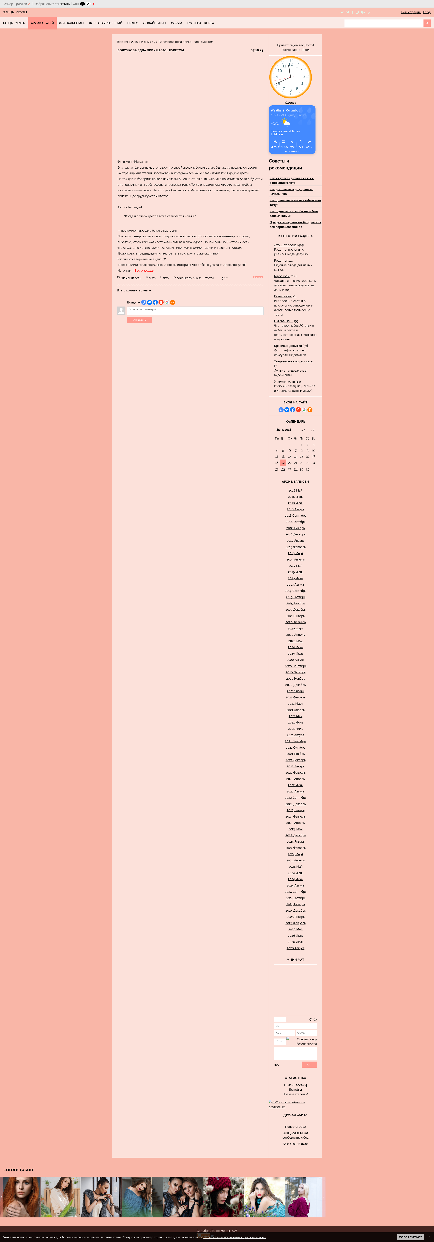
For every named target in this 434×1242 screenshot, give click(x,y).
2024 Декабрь (295, 910)
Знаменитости (131, 278)
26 (283, 469)
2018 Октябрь (295, 522)
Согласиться (410, 1237)
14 (295, 456)
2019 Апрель (296, 559)
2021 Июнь (295, 722)
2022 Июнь (295, 785)
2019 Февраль (295, 547)
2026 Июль (295, 942)
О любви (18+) (283, 321)
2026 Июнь (295, 935)
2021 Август (295, 735)
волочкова (184, 278)
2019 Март (295, 553)
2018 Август (295, 509)
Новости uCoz (295, 1126)
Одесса (290, 102)
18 (277, 462)
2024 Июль (295, 879)
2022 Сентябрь (295, 797)
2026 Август (295, 948)
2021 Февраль (295, 697)
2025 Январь (295, 917)
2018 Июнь (295, 496)
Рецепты (280, 260)
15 (301, 456)
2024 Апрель (295, 860)
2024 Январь (295, 841)
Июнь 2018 (283, 429)
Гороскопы (282, 276)
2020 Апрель (295, 634)
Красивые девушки (288, 346)
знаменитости (203, 278)
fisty (166, 278)
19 (153, 42)
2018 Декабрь (295, 534)
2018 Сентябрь (295, 515)
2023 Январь (295, 810)
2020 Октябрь (295, 672)
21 (295, 462)
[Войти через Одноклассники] (172, 302)
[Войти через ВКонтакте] (149, 302)
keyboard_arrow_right (324, 1196)
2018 (134, 42)
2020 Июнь (295, 647)
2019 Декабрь (295, 609)
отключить (62, 4)
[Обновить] (310, 1020)
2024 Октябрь (295, 898)
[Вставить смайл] (315, 1020)
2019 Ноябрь (295, 603)
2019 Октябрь (295, 597)
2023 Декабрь (295, 835)
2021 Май (295, 716)
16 (307, 456)
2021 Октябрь (295, 747)
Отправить (139, 319)
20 (290, 462)
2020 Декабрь (295, 685)
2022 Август (295, 791)
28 (296, 469)
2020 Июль (295, 653)
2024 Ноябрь (295, 904)
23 (307, 462)
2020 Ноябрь (295, 678)
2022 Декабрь (295, 804)
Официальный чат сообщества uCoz (295, 1135)
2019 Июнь (295, 572)
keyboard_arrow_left (1, 1196)
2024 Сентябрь (295, 891)
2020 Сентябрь (295, 666)
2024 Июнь (295, 873)
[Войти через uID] (143, 302)
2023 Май (296, 829)
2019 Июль (295, 578)
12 (283, 456)
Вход (427, 12)
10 (313, 450)
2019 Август (295, 584)
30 (307, 469)
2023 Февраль (295, 816)
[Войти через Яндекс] (161, 302)
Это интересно (285, 245)
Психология (283, 296)
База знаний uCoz (295, 1144)
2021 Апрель (295, 710)
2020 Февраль (295, 622)
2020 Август (295, 659)
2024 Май (296, 866)
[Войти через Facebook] (155, 302)
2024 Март (295, 854)
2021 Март (295, 703)
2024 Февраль (295, 848)
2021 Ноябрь (296, 754)
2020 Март (295, 628)
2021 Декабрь (295, 760)
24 (313, 462)
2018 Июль (295, 503)
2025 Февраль (295, 923)
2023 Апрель (295, 822)
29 (301, 469)
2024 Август (295, 885)
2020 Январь (295, 616)
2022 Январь (295, 766)
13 (289, 456)
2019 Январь (295, 540)
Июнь (145, 42)
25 (277, 469)
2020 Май (295, 641)
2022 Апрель (295, 779)
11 (276, 456)
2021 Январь (295, 691)
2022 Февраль (295, 772)
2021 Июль (295, 728)
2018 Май (295, 490)
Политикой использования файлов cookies (234, 1237)
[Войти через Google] (166, 302)
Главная (122, 42)
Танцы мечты (15, 12)
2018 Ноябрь (295, 528)
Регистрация (411, 12)
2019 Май (295, 565)
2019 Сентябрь (295, 591)
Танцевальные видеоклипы (293, 361)
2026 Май (295, 929)
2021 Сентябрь (295, 741)
